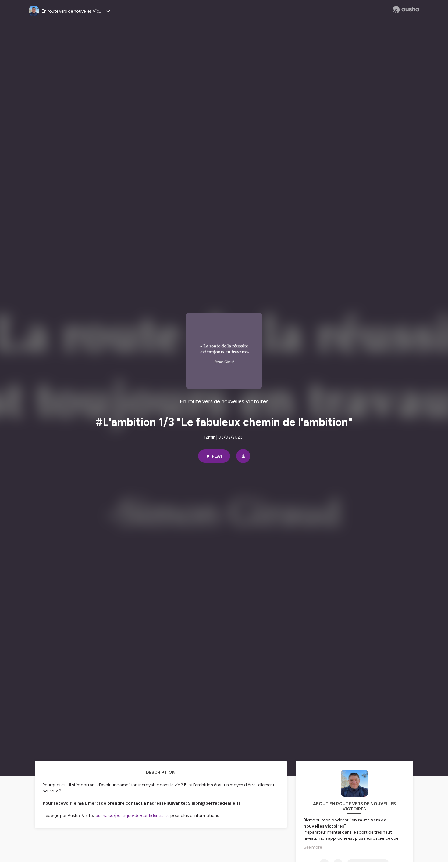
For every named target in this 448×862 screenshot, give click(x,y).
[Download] (243, 456)
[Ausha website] (406, 9)
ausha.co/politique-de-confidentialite (132, 815)
